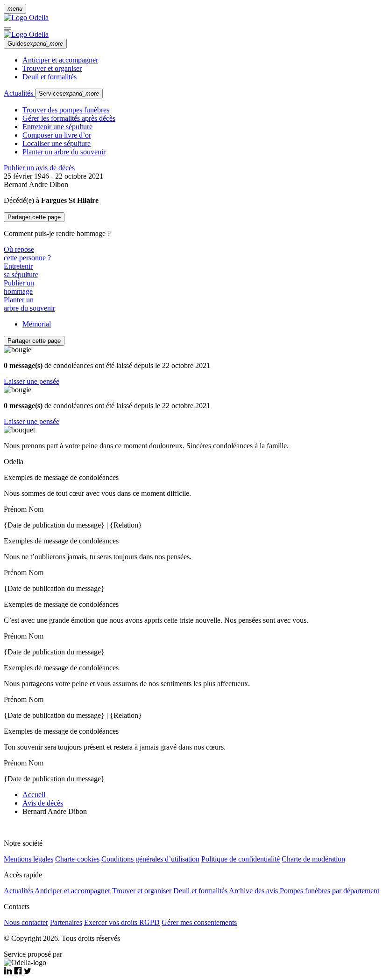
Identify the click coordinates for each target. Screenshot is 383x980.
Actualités (19, 93)
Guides (35, 43)
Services (69, 93)
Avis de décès (42, 803)
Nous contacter (26, 922)
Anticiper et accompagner (60, 60)
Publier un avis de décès (39, 168)
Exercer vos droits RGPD (122, 922)
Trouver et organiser (52, 68)
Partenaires (66, 922)
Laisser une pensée (31, 381)
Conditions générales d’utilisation (150, 859)
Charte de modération (313, 859)
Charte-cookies (77, 859)
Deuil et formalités (49, 77)
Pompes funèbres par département (329, 891)
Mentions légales (28, 859)
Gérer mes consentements (199, 922)
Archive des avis (253, 891)
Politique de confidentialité (240, 859)
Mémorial (36, 324)
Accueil (33, 795)
